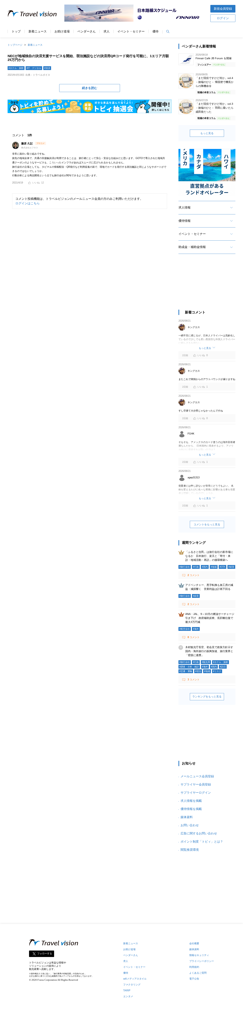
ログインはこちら (27, 203)
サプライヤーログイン (196, 792)
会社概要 (194, 943)
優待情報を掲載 (191, 809)
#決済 (47, 68)
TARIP (126, 990)
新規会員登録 (223, 8)
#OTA (222, 567)
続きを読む (89, 88)
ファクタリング (131, 984)
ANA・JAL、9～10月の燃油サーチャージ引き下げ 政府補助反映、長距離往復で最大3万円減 (209, 617)
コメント (194, 575)
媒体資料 (187, 817)
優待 (155, 31)
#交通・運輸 (185, 671)
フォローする (44, 953)
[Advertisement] (206, 285)
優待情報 (184, 220)
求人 (106, 31)
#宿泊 (198, 671)
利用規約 (194, 967)
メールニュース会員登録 (197, 776)
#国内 (205, 567)
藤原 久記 (27, 143)
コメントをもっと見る (207, 524)
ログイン (223, 18)
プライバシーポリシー (201, 961)
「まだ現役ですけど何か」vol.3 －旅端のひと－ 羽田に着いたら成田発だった (215, 107)
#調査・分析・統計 (189, 666)
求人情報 (184, 207)
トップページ (15, 44)
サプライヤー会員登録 (196, 784)
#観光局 (206, 662)
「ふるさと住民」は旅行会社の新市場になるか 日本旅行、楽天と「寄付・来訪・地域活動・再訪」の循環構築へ (209, 555)
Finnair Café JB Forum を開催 (214, 58)
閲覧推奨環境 (190, 849)
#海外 (196, 629)
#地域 (214, 567)
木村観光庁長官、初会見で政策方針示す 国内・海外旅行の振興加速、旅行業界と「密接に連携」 (210, 651)
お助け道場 (62, 31)
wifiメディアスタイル (135, 978)
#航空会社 (184, 629)
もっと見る (207, 133)
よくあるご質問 (198, 972)
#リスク (217, 671)
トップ (16, 31)
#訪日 (223, 666)
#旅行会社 (184, 567)
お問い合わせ (190, 825)
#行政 (196, 567)
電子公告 (194, 978)
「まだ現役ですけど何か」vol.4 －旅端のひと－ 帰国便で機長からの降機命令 (215, 81)
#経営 (231, 567)
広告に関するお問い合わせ (199, 833)
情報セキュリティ (199, 955)
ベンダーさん (86, 31)
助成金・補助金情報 (192, 247)
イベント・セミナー (131, 31)
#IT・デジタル (34, 68)
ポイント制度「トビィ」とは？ (202, 841)
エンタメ (128, 996)
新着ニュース (37, 31)
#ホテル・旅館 (16, 68)
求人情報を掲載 (191, 800)
